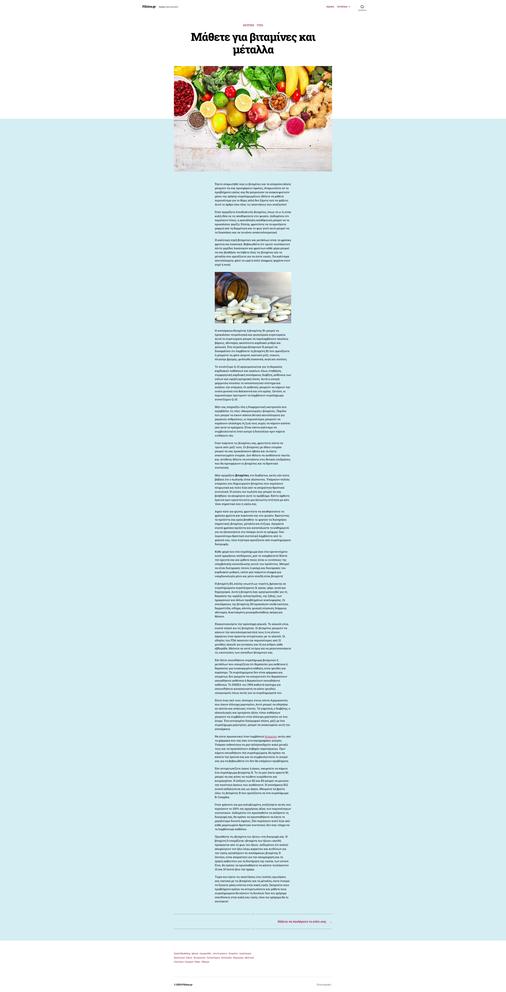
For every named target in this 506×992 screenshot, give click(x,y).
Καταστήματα (213, 957)
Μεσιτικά (249, 957)
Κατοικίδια (226, 957)
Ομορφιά (189, 961)
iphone (195, 953)
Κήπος (189, 957)
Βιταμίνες (233, 953)
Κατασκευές (200, 957)
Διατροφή (248, 25)
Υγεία (260, 25)
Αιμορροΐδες (206, 953)
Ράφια (197, 961)
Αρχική (330, 6)
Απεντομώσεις (220, 953)
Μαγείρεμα (238, 957)
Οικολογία (179, 961)
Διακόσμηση (245, 953)
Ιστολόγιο (342, 6)
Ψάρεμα (205, 961)
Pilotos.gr (149, 6)
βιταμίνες (271, 736)
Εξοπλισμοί (179, 957)
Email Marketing (182, 953)
